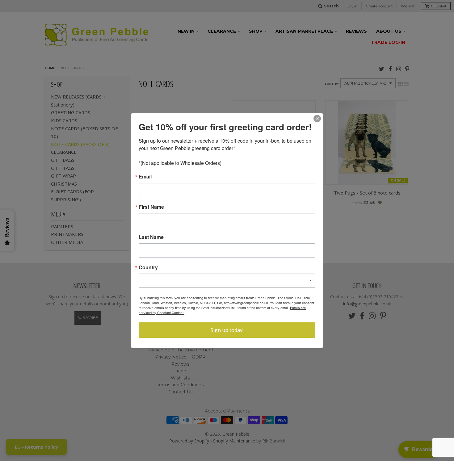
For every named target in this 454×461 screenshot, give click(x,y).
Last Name (151, 237)
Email (145, 176)
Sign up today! (227, 330)
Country (148, 267)
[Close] (317, 118)
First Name (151, 206)
